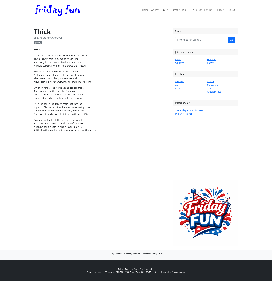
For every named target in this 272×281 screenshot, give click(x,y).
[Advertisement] (205, 149)
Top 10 (210, 88)
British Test (196, 9)
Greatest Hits (214, 91)
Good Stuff (139, 269)
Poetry (165, 9)
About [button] (232, 9)
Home (145, 9)
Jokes (184, 9)
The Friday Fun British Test (189, 110)
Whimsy (155, 9)
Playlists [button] (208, 9)
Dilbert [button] (220, 9)
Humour (175, 9)
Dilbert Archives (183, 113)
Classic (210, 81)
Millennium (213, 84)
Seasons (179, 81)
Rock (177, 88)
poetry (38, 42)
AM (177, 84)
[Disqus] (101, 182)
